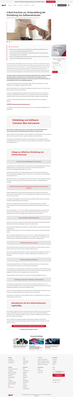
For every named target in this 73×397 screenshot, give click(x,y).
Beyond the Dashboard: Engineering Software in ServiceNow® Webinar (30, 1)
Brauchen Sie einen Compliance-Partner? (21, 104)
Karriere (54, 364)
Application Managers (11, 383)
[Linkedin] (7, 41)
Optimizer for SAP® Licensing (42, 364)
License (26, 361)
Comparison (25, 375)
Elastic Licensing (11, 387)
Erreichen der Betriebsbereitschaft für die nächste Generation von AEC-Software (52, 346)
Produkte (9, 5)
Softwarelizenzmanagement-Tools (27, 235)
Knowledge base (26, 380)
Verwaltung (54, 361)
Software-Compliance (16, 348)
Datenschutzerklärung (33, 394)
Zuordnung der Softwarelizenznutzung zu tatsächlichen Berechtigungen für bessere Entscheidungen (36, 347)
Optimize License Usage (12, 372)
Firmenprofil (55, 359)
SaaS (9, 385)
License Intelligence (26, 388)
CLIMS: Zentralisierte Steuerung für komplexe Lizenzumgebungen (20, 346)
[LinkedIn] (53, 382)
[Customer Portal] (55, 5)
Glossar (54, 367)
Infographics (25, 372)
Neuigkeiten (55, 362)
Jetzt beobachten (55, 53)
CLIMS (24, 364)
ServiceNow (25, 387)
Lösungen (15, 5)
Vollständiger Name (55, 63)
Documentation (25, 382)
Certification (25, 385)
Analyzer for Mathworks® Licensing (43, 362)
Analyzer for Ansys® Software (42, 359)
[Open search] (52, 5)
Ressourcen (21, 5)
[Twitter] (11, 41)
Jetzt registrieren (51, 1)
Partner (39, 369)
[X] (59, 382)
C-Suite (9, 378)
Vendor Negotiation (11, 377)
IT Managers (10, 380)
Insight (24, 359)
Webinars (24, 374)
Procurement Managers (12, 382)
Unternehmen (27, 5)
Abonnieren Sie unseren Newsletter (59, 375)
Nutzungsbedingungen (25, 394)
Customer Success (26, 370)
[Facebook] (9, 41)
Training (24, 383)
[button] (62, 5)
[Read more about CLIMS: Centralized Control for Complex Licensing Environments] (20, 341)
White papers (25, 377)
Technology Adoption (11, 374)
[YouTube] (55, 382)
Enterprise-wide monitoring (12, 369)
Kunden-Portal (40, 372)
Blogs (24, 369)
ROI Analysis (10, 375)
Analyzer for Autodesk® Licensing (43, 361)
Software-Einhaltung (11, 18)
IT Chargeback (10, 370)
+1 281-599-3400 (58, 371)
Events (24, 378)
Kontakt (32, 5)
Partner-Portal (40, 370)
